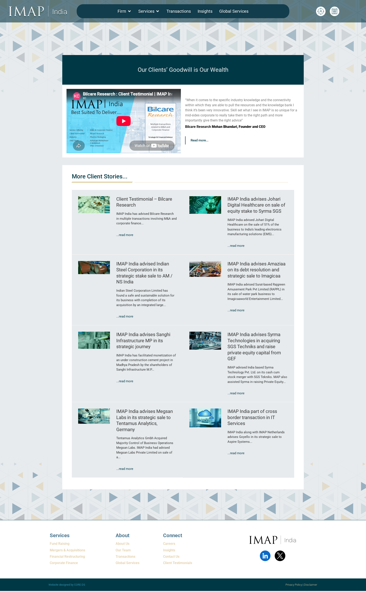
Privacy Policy (294, 584)
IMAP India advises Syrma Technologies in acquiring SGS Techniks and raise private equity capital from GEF (254, 346)
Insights (169, 550)
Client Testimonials (177, 563)
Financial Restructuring (67, 557)
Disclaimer (311, 584)
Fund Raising (59, 544)
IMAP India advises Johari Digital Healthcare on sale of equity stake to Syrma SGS (256, 205)
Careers (169, 544)
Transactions (125, 557)
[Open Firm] (129, 11)
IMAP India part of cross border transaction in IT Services (252, 417)
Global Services (127, 563)
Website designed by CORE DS (67, 584)
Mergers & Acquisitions (67, 550)
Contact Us (171, 557)
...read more (124, 235)
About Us (122, 544)
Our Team (123, 550)
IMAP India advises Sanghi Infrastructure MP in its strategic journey (143, 340)
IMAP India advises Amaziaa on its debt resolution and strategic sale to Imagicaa (256, 270)
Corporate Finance (64, 563)
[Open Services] (157, 11)
